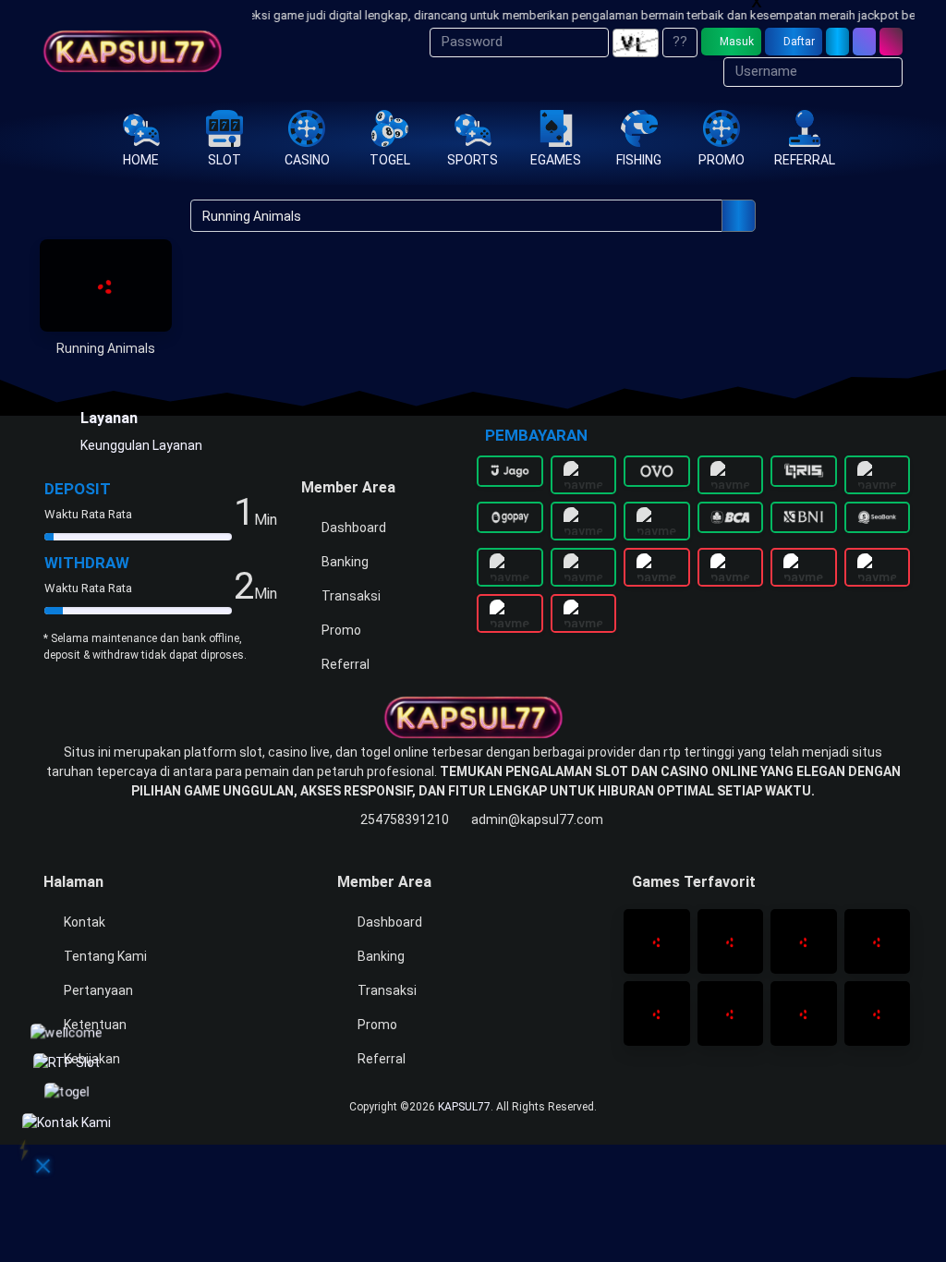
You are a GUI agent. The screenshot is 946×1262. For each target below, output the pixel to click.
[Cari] (864, 41)
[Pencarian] (739, 216)
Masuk (735, 41)
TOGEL (390, 159)
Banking (344, 561)
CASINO (307, 159)
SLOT (224, 159)
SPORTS (472, 159)
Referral (344, 664)
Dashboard (352, 527)
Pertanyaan (97, 990)
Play (105, 303)
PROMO (721, 159)
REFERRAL (804, 159)
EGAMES (555, 159)
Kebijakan (90, 1058)
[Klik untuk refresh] (635, 43)
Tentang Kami (104, 956)
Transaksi (350, 596)
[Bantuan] (837, 41)
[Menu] (891, 41)
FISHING (638, 159)
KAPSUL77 (464, 1106)
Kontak (83, 922)
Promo (340, 630)
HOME (141, 159)
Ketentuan (94, 1024)
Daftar (798, 41)
